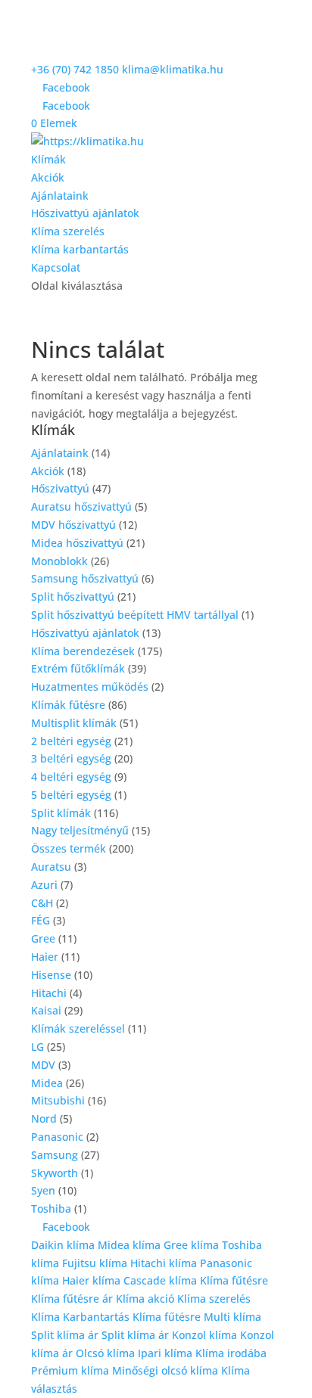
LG (37, 1046)
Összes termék (68, 848)
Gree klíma (191, 1245)
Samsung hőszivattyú (85, 578)
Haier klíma (91, 1280)
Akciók (47, 177)
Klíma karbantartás (80, 249)
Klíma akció (146, 1298)
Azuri (44, 885)
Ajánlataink (60, 195)
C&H (42, 903)
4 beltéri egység (71, 776)
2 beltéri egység (71, 741)
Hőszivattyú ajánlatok (85, 213)
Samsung (54, 1155)
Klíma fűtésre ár (72, 1298)
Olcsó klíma (105, 1353)
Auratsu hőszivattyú (81, 506)
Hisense (51, 975)
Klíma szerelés (68, 231)
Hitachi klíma (163, 1263)
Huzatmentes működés (89, 686)
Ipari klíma (165, 1353)
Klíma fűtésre (234, 1280)
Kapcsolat (55, 267)
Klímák (48, 159)
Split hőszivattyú (72, 596)
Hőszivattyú (60, 488)
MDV (43, 1065)
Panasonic (57, 1136)
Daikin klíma (63, 1245)
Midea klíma (129, 1245)
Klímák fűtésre (68, 704)
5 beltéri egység (71, 795)
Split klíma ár (64, 1335)
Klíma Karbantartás (82, 1316)
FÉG (40, 920)
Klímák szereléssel (78, 1028)
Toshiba (51, 1208)
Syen (43, 1190)
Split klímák (61, 813)
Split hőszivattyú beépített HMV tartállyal (135, 614)
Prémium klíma (70, 1370)
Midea (47, 1083)
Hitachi (49, 993)
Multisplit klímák (74, 723)
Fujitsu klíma (94, 1263)
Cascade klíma (160, 1280)
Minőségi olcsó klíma (165, 1370)
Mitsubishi (58, 1100)
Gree (43, 938)
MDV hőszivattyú (73, 524)
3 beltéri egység (71, 758)
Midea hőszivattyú (77, 543)
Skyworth (54, 1173)
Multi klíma (232, 1316)
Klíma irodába (231, 1353)
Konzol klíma (204, 1335)
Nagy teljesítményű (80, 830)
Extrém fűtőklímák (78, 668)
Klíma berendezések (83, 651)
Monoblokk (59, 561)
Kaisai (46, 1010)
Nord (44, 1118)
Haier (44, 956)
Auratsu (51, 866)
